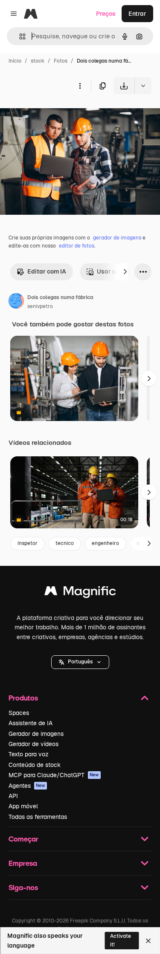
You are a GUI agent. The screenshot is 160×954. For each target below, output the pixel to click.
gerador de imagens (117, 237)
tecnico (64, 543)
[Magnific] (80, 592)
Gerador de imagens (36, 734)
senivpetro (40, 306)
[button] (80, 662)
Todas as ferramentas (38, 817)
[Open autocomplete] (19, 36)
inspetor (27, 543)
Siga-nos (23, 887)
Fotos (60, 61)
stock (37, 61)
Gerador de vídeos (33, 744)
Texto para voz (29, 754)
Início (15, 61)
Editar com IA (46, 271)
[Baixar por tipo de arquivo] (142, 85)
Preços (106, 13)
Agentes (27, 786)
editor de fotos (76, 245)
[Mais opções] (79, 85)
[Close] (148, 941)
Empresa (23, 863)
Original (55, 114)
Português (80, 661)
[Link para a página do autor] (16, 302)
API (13, 796)
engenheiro (105, 543)
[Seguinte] (125, 271)
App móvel (23, 806)
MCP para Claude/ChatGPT (54, 775)
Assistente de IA (30, 723)
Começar (23, 838)
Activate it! (120, 940)
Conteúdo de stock (35, 765)
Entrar (137, 13)
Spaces (19, 713)
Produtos (23, 697)
